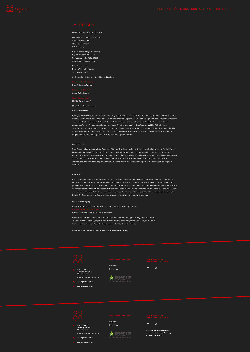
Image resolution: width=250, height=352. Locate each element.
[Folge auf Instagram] (155, 267)
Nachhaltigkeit (219, 9)
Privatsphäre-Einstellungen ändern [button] (159, 330)
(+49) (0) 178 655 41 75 (85, 282)
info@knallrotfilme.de (85, 286)
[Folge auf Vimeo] (148, 267)
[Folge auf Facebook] (152, 267)
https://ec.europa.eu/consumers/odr (85, 210)
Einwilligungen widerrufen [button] (156, 335)
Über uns (181, 9)
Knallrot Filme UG (83, 325)
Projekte (164, 9)
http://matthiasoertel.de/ (81, 98)
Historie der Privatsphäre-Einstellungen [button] (160, 333)
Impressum (113, 266)
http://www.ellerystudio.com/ (82, 82)
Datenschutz (113, 269)
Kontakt (197, 9)
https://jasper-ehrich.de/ (81, 90)
